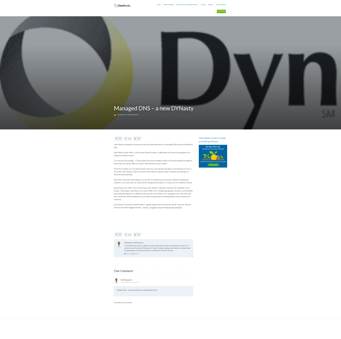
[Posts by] (115, 115)
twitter (145, 207)
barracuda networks (174, 207)
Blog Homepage (168, 4)
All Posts (128, 254)
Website (135, 254)
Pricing (203, 4)
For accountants (221, 4)
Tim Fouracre (121, 115)
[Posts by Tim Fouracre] (119, 245)
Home (159, 4)
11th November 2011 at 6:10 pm (130, 282)
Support (210, 4)
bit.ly (160, 207)
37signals (153, 207)
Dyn (115, 147)
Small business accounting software (187, 4)
